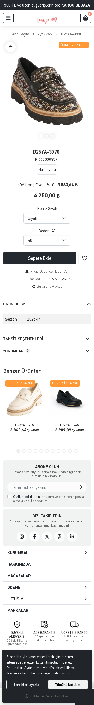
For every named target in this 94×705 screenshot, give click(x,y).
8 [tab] (58, 451)
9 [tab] (64, 451)
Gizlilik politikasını (27, 496)
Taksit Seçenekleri (23, 338)
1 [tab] (41, 136)
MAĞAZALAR (19, 575)
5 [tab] (41, 451)
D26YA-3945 (69, 425)
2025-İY (33, 319)
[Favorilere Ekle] (84, 258)
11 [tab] (76, 451)
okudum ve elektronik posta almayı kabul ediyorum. (48, 499)
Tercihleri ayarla (26, 684)
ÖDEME (13, 587)
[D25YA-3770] (47, 91)
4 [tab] (35, 451)
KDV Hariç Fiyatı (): (36, 184)
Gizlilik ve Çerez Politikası (48, 696)
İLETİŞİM (15, 598)
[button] (81, 487)
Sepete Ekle (39, 258)
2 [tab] (47, 136)
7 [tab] (53, 451)
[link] (22, 536)
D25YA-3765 (24, 425)
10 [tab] (70, 451)
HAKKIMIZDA (19, 564)
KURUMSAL (17, 552)
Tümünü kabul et (68, 684)
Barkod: (35, 278)
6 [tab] (47, 451)
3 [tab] (53, 136)
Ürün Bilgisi (15, 304)
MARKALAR (17, 610)
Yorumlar (16, 350)
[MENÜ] (8, 18)
